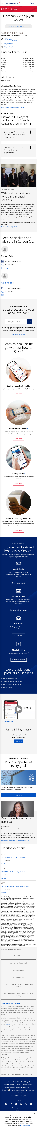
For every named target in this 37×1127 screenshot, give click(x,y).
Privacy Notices (25, 1125)
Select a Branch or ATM (9, 10)
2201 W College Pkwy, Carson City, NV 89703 (15, 886)
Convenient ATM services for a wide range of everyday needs (18, 148)
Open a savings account (10, 678)
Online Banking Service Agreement (11, 1003)
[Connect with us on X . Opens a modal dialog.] (26, 1104)
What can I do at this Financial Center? (12, 107)
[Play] (18, 709)
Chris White (6, 283)
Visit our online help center (9, 227)
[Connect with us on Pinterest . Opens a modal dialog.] (21, 1104)
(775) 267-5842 (8, 44)
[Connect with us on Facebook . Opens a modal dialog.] (6, 1104)
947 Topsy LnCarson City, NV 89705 (10, 40)
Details (3, 864)
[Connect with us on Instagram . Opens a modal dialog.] (11, 1104)
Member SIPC (10, 1024)
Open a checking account (18, 610)
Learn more (18, 394)
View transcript (8, 721)
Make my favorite (9, 47)
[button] (2, 3)
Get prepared (18, 635)
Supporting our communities (15, 26)
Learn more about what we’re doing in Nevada (15, 840)
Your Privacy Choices (18, 1090)
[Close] (35, 1113)
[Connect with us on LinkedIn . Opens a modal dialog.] (16, 1104)
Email (6, 268)
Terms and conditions (18, 334)
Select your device (13, 322)
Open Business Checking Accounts (13, 684)
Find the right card (18, 583)
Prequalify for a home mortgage (12, 681)
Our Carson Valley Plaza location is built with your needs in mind (18, 132)
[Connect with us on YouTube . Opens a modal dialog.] (31, 1104)
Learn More (18, 741)
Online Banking (7, 687)
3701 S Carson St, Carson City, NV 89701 (13, 857)
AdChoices (4, 1090)
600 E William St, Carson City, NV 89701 (13, 872)
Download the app (18, 660)
